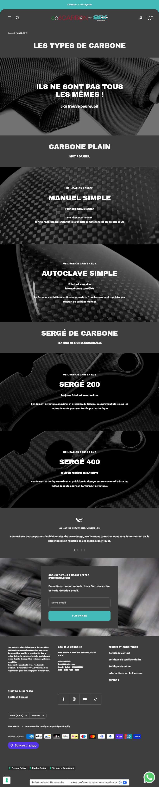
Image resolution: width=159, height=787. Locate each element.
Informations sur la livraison (126, 673)
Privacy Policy (19, 768)
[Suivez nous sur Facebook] (63, 699)
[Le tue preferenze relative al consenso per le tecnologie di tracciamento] (6, 780)
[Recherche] (17, 18)
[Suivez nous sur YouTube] (85, 699)
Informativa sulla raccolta (48, 782)
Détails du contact (119, 653)
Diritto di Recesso (18, 697)
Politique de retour (120, 666)
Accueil (11, 33)
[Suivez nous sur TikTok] (95, 699)
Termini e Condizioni (63, 768)
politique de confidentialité (125, 659)
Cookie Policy (39, 768)
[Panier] (149, 18)
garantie (114, 679)
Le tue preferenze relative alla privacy (93, 782)
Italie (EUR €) (16, 715)
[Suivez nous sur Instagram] (74, 699)
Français (36, 715)
